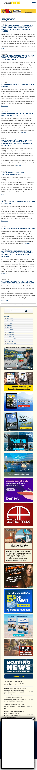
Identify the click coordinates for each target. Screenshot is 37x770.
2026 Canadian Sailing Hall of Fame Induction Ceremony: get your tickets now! (14, 706)
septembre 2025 (11, 343)
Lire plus (4, 48)
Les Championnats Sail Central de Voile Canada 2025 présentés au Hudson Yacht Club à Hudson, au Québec (16, 28)
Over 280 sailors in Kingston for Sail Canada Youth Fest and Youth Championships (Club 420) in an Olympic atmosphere (14, 714)
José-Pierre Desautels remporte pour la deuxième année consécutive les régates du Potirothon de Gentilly (18, 253)
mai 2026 (9, 325)
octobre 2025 (10, 341)
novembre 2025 (11, 339)
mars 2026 (10, 330)
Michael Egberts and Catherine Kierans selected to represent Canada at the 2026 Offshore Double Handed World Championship (15, 691)
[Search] (26, 311)
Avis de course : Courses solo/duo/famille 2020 (12, 173)
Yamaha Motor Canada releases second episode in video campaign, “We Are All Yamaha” (14, 683)
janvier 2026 (10, 334)
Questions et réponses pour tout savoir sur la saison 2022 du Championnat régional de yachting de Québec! (17, 142)
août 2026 (10, 318)
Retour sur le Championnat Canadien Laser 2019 (18, 202)
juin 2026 (9, 323)
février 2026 (10, 332)
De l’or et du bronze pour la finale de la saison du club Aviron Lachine (17, 282)
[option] (18, 11)
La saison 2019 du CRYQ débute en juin (18, 228)
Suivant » (21, 305)
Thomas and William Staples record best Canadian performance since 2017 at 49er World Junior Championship (15, 699)
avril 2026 (9, 327)
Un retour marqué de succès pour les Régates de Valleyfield (17, 114)
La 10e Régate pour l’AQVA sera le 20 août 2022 (17, 85)
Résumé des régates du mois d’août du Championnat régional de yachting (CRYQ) (17, 57)
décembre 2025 (11, 336)
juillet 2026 (10, 321)
